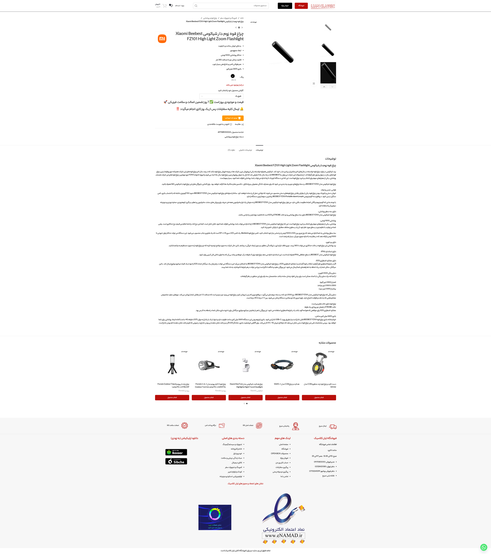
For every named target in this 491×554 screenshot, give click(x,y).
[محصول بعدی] (235, 27)
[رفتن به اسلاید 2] (244, 403)
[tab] (259, 149)
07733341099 (314, 471)
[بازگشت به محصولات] (239, 27)
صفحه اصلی (283, 444)
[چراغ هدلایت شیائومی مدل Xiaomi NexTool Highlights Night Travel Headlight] (245, 365)
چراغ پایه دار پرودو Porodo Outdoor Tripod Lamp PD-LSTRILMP (173, 386)
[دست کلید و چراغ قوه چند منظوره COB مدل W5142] (319, 365)
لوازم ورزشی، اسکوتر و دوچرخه (231, 476)
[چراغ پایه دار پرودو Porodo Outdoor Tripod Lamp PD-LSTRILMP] (172, 365)
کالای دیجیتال (237, 462)
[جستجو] (196, 6)
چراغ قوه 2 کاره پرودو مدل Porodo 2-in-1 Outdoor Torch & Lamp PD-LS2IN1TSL (210, 386)
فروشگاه (301, 5)
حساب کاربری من (282, 462)
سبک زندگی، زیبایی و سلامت (231, 458)
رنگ (242, 77)
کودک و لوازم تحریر (235, 472)
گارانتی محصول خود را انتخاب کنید (230, 90)
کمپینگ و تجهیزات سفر (228, 18)
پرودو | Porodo (220, 390)
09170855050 (319, 462)
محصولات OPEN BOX (279, 453)
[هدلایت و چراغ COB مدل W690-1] (282, 365)
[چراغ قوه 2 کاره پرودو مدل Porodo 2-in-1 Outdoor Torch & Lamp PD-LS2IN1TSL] (209, 365)
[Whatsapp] (483, 547)
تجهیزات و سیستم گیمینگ (232, 444)
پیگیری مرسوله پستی (280, 472)
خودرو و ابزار (237, 453)
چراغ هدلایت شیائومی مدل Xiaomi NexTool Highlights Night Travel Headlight (246, 386)
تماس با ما (284, 476)
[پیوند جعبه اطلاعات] (320, 426)
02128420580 (320, 466)
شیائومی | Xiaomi (256, 390)
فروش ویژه (285, 5)
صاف (232, 80)
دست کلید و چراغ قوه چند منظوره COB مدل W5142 (320, 386)
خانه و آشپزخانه (236, 449)
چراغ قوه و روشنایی (210, 18)
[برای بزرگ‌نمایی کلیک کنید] (314, 83)
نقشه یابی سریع (328, 475)
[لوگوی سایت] (323, 5)
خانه (242, 18)
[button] (332, 87)
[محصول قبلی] (242, 27)
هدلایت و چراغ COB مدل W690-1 (286, 384)
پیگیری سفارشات (282, 467)
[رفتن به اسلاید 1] (246, 403)
